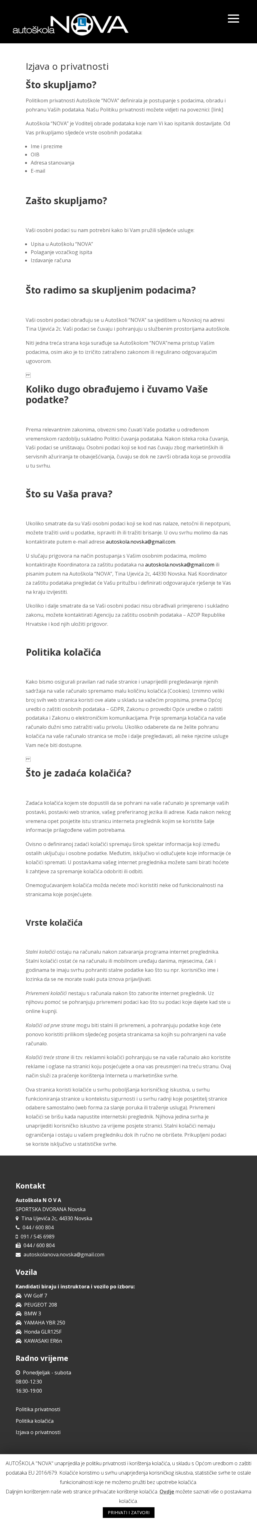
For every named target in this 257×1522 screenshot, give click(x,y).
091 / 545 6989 (38, 1236)
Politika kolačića (35, 1420)
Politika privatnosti (38, 1409)
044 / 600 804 (38, 1227)
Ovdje (167, 1491)
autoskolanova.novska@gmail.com (64, 1254)
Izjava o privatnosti (38, 1432)
